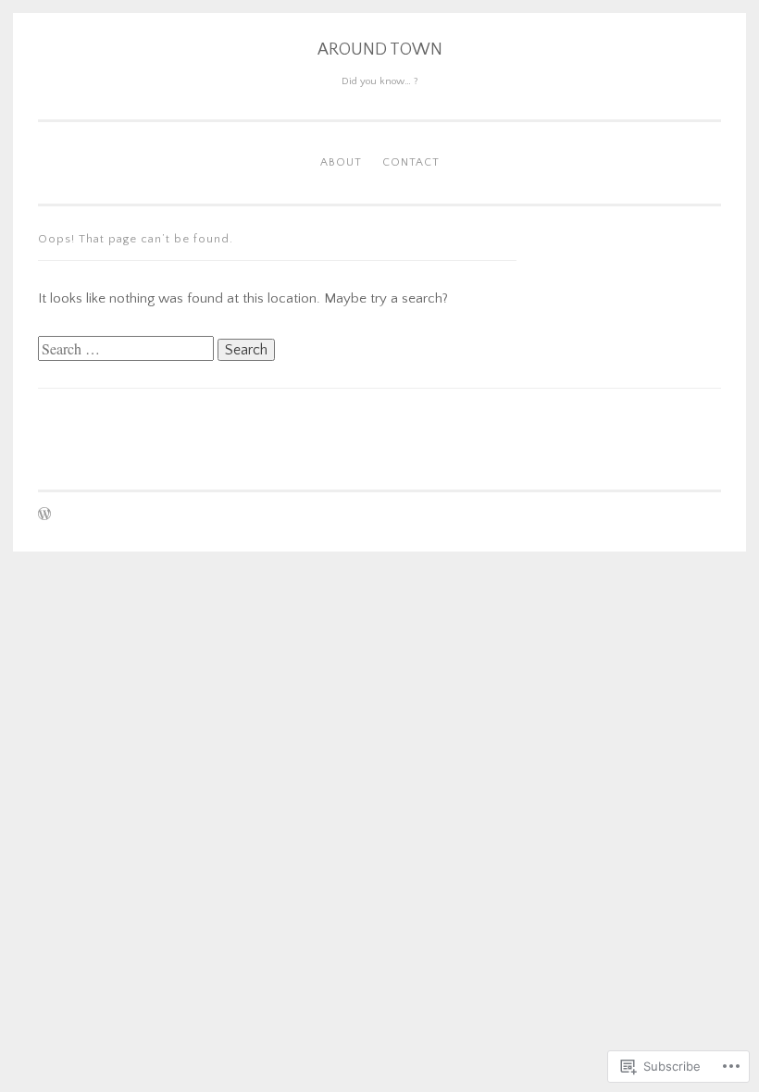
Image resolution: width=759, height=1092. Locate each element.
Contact (411, 162)
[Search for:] (128, 350)
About (341, 162)
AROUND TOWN (379, 50)
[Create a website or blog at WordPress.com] (44, 516)
